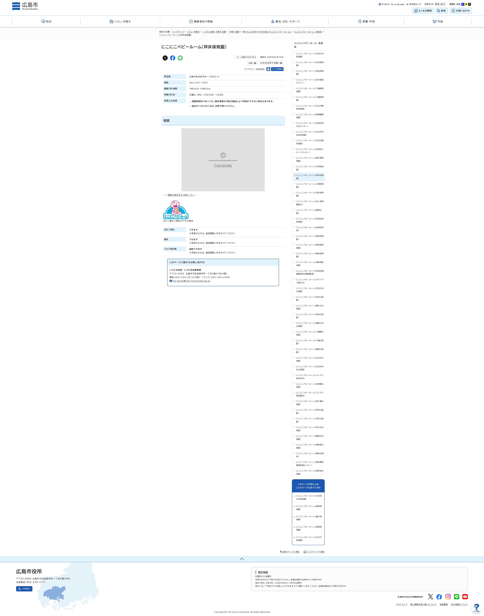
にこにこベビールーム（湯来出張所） (310, 454)
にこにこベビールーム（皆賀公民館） (310, 350)
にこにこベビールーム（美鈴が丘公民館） (310, 324)
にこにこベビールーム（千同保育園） (310, 168)
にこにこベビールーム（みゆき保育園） (309, 538)
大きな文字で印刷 (269, 63)
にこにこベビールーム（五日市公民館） (310, 359)
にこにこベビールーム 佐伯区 (308, 32)
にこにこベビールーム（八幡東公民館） (310, 333)
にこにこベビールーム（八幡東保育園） (310, 89)
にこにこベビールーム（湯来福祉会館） (310, 263)
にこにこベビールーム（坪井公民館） (310, 411)
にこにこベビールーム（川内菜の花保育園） (309, 497)
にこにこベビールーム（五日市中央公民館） (310, 368)
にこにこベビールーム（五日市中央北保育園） (310, 133)
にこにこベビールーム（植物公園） (309, 211)
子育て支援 (234, 32)
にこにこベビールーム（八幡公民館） (310, 342)
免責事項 (444, 604)
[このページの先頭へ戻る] (242, 559)
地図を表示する (181, 195)
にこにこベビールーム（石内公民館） (310, 298)
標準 (437, 4)
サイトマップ (401, 604)
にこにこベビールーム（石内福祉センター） (310, 81)
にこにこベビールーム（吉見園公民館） (310, 385)
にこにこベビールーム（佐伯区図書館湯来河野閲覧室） (310, 272)
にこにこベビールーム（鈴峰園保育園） (310, 116)
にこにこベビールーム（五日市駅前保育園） (310, 107)
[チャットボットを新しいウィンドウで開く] (476, 613)
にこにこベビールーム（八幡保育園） (310, 98)
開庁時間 (263, 572)
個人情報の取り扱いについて (423, 604)
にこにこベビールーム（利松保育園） (310, 72)
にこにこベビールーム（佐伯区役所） (310, 228)
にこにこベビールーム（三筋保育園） (310, 185)
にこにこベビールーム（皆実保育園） (309, 507)
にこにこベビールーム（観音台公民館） (310, 437)
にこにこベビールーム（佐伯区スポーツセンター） (310, 150)
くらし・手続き (193, 32)
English (386, 4)
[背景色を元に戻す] (458, 4)
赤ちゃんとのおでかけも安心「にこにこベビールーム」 (267, 32)
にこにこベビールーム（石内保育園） (310, 63)
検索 (443, 11)
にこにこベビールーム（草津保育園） (309, 528)
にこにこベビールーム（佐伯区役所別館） (310, 220)
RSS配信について (459, 604)
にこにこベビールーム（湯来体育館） (310, 237)
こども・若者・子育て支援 (214, 32)
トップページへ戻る (316, 552)
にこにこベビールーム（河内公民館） (310, 420)
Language (399, 4)
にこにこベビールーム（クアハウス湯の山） (309, 281)
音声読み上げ (415, 4)
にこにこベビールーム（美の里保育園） (310, 159)
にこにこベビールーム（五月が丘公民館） (310, 289)
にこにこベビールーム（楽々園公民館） (310, 402)
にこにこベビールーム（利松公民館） (310, 315)
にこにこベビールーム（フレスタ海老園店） (309, 394)
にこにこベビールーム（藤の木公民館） (310, 307)
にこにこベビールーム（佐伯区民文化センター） (310, 124)
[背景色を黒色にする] (469, 4)
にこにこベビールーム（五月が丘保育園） (310, 55)
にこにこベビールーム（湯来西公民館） (310, 472)
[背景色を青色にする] (462, 4)
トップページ (178, 32)
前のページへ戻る (291, 552)
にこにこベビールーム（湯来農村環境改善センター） (310, 463)
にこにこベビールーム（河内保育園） (310, 194)
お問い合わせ (463, 11)
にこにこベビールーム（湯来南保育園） (310, 246)
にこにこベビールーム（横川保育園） (309, 518)
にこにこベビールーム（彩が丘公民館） (310, 428)
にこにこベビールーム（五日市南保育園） (310, 142)
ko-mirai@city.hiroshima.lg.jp (191, 281)
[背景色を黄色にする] (466, 4)
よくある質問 (425, 11)
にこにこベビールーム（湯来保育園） (310, 255)
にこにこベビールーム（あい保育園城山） (310, 202)
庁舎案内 (26, 589)
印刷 (250, 63)
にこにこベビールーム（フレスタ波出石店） (309, 376)
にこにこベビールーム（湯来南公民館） (310, 446)
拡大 (442, 4)
